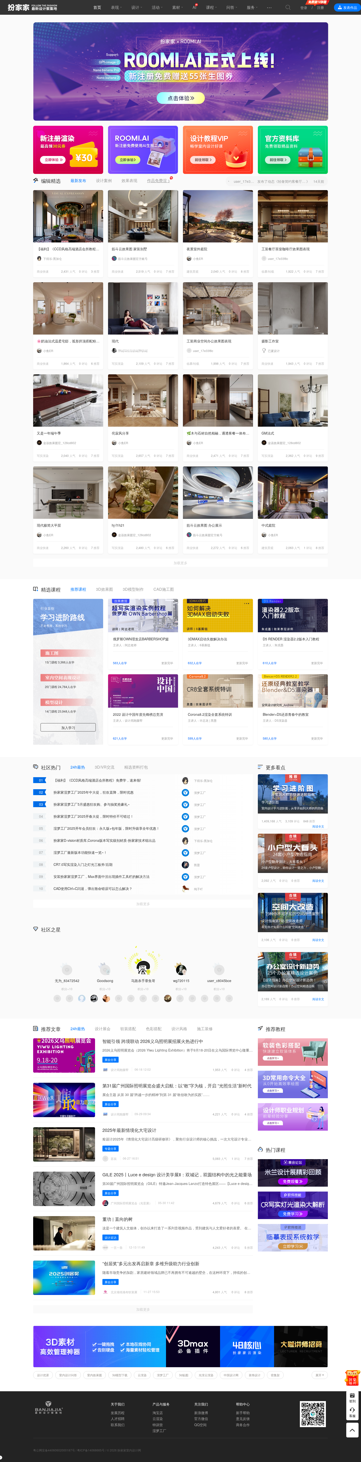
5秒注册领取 (181, 759)
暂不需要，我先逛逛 (180, 771)
